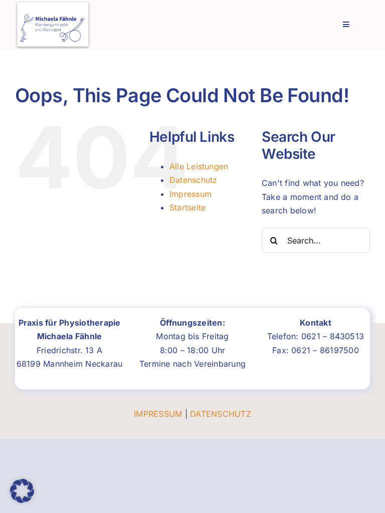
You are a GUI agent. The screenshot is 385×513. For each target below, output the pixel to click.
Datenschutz (193, 180)
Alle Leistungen (199, 166)
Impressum (190, 194)
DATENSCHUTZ (220, 414)
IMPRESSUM (158, 414)
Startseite (187, 207)
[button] (22, 491)
